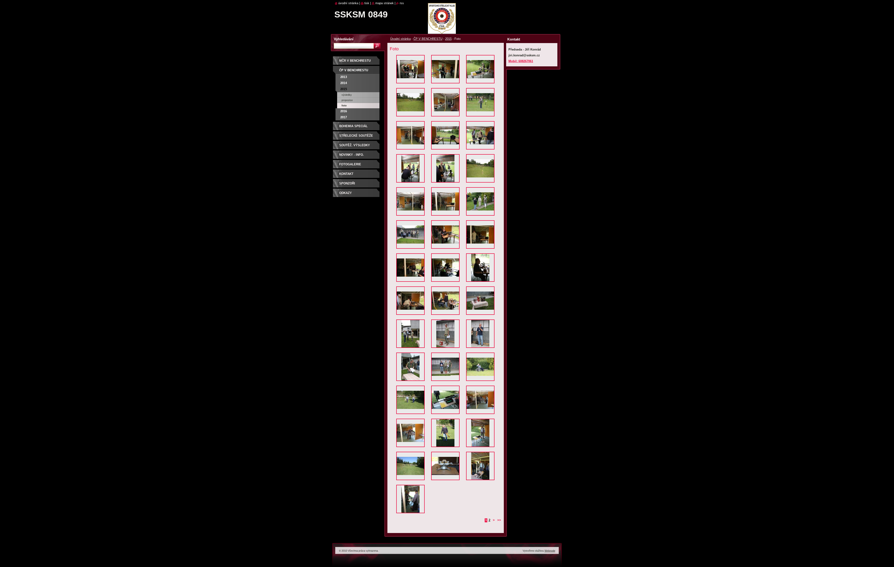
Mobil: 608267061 (520, 61)
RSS (402, 3)
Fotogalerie (350, 164)
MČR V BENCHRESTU (355, 60)
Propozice (347, 100)
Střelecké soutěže (356, 135)
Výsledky (347, 94)
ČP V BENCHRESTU (427, 39)
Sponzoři (347, 183)
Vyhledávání (343, 39)
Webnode (550, 550)
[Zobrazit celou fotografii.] (410, 70)
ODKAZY (345, 193)
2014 (343, 83)
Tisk (366, 3)
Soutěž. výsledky (354, 145)
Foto (344, 105)
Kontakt (346, 174)
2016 (343, 111)
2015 (448, 39)
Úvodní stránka (400, 39)
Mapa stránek (384, 3)
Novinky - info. (351, 154)
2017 (343, 117)
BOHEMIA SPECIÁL (353, 126)
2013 (343, 77)
